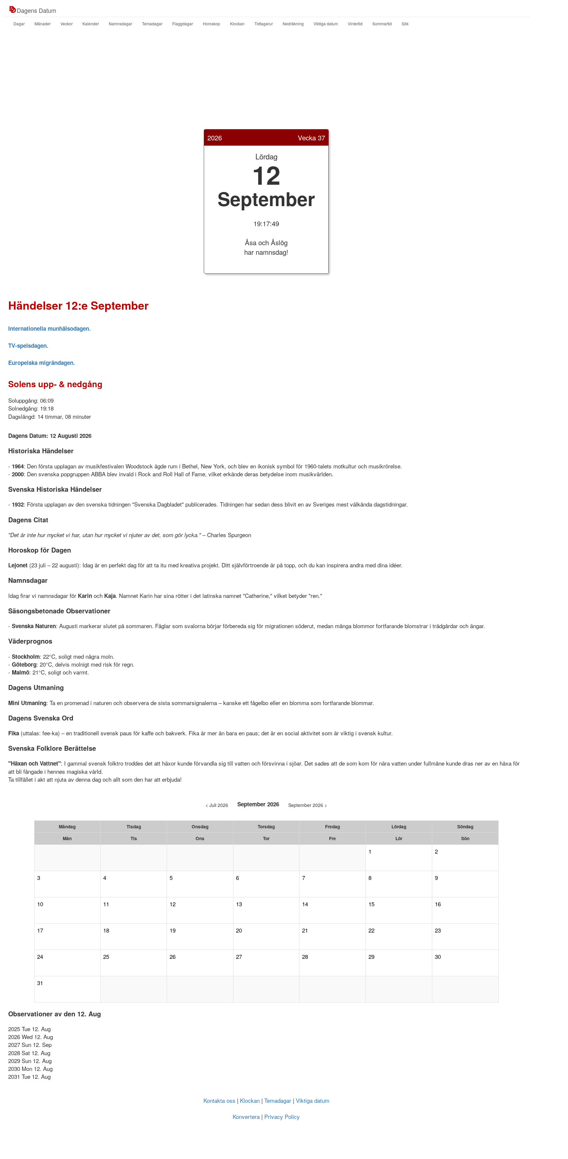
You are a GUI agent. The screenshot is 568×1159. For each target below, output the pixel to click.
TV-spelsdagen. (28, 345)
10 (40, 904)
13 (239, 904)
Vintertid (355, 23)
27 (239, 956)
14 (305, 904)
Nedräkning (293, 23)
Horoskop (211, 23)
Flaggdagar (182, 23)
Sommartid (382, 23)
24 (40, 956)
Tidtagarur (263, 23)
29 (371, 956)
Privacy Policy (282, 1116)
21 (305, 930)
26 (173, 956)
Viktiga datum (326, 23)
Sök (405, 23)
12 (173, 904)
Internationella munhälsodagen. (49, 328)
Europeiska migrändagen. (41, 363)
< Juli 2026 (216, 805)
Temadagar (152, 23)
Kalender (91, 23)
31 (40, 983)
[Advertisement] (284, 83)
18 (106, 930)
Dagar (19, 23)
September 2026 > (307, 805)
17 (40, 930)
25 (106, 956)
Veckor (66, 23)
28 (305, 956)
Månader (43, 23)
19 (173, 930)
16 (438, 904)
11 (106, 904)
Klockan (237, 23)
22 (371, 930)
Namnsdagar (120, 23)
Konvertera (246, 1116)
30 (438, 956)
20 (239, 930)
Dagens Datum (36, 10)
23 (438, 930)
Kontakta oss (219, 1100)
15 (371, 904)
